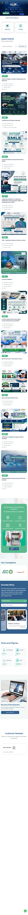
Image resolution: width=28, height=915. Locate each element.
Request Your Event (7, 605)
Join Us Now (9, 712)
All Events (21, 46)
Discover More (6, 600)
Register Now (12, 549)
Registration (6, 13)
